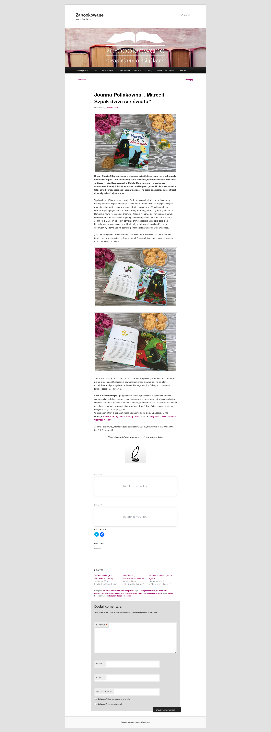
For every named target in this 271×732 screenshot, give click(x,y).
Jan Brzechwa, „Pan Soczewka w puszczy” (104, 577)
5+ (140, 590)
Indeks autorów (124, 70)
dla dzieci (159, 590)
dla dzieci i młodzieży (111, 590)
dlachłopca (109, 593)
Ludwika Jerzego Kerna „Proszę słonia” (121, 416)
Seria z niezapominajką (147, 593)
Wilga (160, 593)
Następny (190, 79)
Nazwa (100, 663)
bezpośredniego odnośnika (120, 596)
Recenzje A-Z (107, 70)
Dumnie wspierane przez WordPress (135, 722)
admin (170, 593)
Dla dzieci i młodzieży (143, 70)
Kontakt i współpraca (165, 70)
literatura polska (127, 590)
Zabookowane (90, 15)
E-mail (100, 677)
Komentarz (101, 624)
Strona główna (82, 70)
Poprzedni (81, 79)
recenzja (133, 593)
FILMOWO (183, 70)
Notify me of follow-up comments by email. (114, 699)
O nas (95, 70)
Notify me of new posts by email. (110, 704)
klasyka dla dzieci (122, 593)
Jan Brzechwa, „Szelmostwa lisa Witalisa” (133, 577)
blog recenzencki (148, 590)
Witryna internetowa (104, 691)
